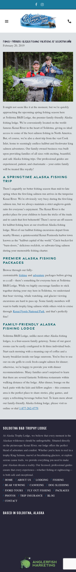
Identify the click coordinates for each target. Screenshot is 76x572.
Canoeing (37, 485)
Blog (51, 495)
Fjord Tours (14, 490)
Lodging (42, 480)
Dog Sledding (59, 485)
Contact (11, 500)
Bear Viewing (15, 485)
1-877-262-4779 (28, 408)
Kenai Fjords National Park (28, 311)
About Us (24, 480)
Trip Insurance (31, 495)
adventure (38, 275)
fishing (23, 275)
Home (9, 480)
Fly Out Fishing (39, 490)
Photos (10, 495)
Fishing (58, 480)
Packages (62, 490)
